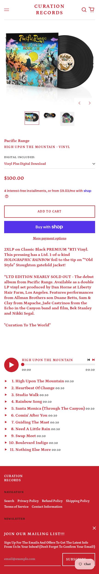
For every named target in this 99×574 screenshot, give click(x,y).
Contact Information (47, 507)
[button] (84, 10)
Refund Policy (52, 501)
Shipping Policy (78, 501)
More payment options (49, 238)
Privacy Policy (28, 501)
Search (9, 501)
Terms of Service (16, 507)
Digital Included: (19, 157)
